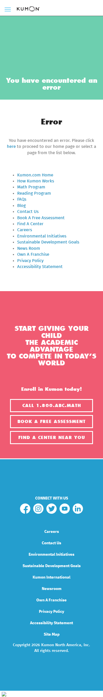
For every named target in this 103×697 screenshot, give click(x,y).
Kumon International (51, 577)
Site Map (52, 634)
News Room (28, 248)
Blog (21, 206)
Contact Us (28, 211)
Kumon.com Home (35, 175)
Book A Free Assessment (41, 218)
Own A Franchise (33, 254)
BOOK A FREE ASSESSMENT (51, 422)
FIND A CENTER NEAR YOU (51, 438)
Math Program (31, 187)
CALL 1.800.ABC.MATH (51, 406)
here (11, 146)
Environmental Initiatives (41, 236)
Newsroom (52, 589)
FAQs (21, 199)
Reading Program (34, 193)
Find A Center (30, 224)
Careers (24, 230)
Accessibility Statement (40, 267)
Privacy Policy (30, 261)
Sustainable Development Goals (48, 242)
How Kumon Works (35, 181)
